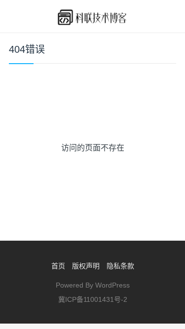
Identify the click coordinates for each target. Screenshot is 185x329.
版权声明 (86, 266)
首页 (58, 266)
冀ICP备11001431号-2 (92, 299)
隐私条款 (120, 266)
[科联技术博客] (92, 16)
